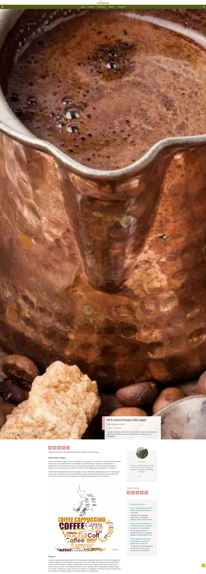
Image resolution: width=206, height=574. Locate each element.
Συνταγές (91, 7)
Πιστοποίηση (101, 7)
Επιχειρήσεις (122, 7)
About (83, 7)
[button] (204, 6)
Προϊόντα (111, 7)
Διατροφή (118, 428)
